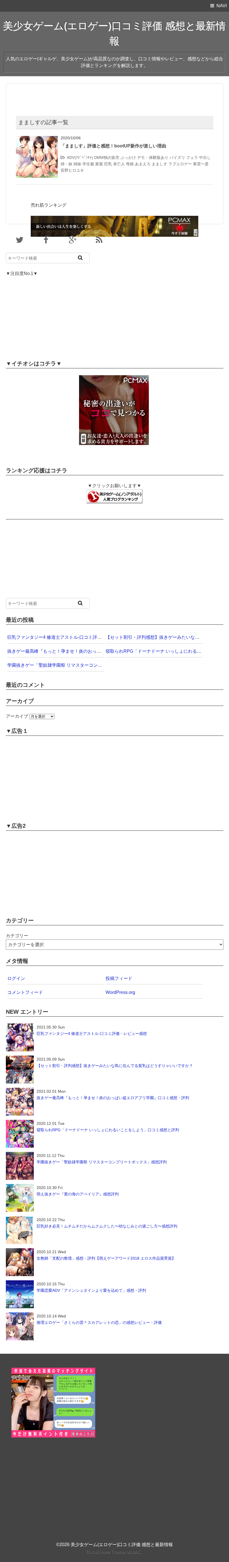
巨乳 (108, 164)
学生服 (88, 164)
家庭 (99, 164)
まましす (159, 164)
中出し (205, 157)
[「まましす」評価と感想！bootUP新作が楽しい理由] (37, 139)
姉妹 (77, 164)
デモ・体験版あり (152, 157)
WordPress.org (120, 992)
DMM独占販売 (106, 157)
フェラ (192, 157)
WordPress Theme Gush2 (114, 1551)
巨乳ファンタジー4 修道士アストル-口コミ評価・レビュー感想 (70, 637)
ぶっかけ (128, 157)
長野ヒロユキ (72, 170)
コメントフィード (25, 992)
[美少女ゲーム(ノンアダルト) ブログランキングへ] (114, 493)
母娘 (130, 164)
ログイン (16, 978)
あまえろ (143, 164)
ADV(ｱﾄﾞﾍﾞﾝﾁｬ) (80, 157)
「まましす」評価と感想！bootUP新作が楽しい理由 (113, 145)
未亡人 (119, 164)
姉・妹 (66, 164)
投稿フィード (119, 978)
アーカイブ (17, 716)
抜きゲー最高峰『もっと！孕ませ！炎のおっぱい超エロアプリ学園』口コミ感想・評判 (94, 651)
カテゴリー (17, 935)
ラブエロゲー (180, 164)
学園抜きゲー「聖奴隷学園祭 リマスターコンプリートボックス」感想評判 (81, 665)
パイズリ (177, 157)
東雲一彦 (201, 164)
